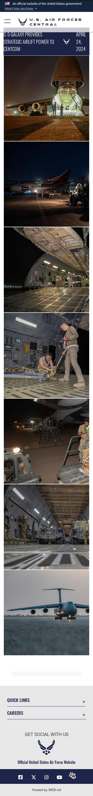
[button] (21, 8)
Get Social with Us (46, 734)
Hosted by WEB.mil (46, 790)
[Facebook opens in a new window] (20, 777)
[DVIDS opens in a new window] (72, 775)
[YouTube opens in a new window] (59, 777)
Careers (15, 712)
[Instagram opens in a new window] (46, 777)
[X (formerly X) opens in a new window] (33, 777)
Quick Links (18, 699)
